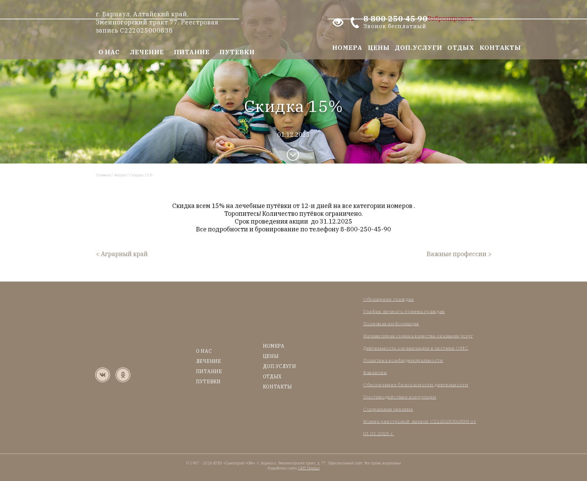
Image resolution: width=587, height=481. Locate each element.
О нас (109, 52)
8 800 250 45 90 (395, 22)
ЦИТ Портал (309, 468)
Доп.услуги (418, 48)
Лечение (146, 52)
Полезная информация (391, 324)
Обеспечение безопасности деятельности (415, 385)
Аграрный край (124, 254)
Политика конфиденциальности (403, 360)
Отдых (460, 48)
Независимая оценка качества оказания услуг (418, 336)
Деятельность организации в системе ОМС (415, 348)
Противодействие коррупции (400, 397)
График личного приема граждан (404, 311)
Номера (347, 48)
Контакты (500, 48)
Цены (379, 48)
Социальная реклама (388, 409)
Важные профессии (456, 254)
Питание (192, 52)
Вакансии (375, 372)
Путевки (236, 52)
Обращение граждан (388, 299)
